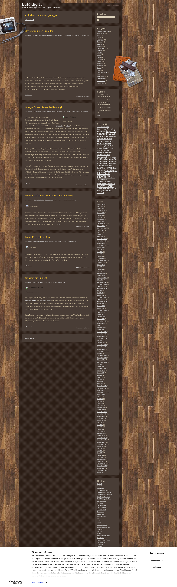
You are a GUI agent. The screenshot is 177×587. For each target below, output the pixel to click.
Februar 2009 (101, 433)
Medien (42, 200)
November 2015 (102, 321)
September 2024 (102, 228)
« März (99, 115)
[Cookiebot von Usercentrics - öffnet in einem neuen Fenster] (15, 582)
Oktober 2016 (101, 312)
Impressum (116, 5)
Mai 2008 (99, 453)
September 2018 (102, 288)
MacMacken (100, 538)
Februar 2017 (101, 306)
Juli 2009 (99, 422)
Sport (98, 74)
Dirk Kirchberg (101, 507)
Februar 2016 (101, 316)
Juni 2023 (100, 252)
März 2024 (100, 236)
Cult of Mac (100, 503)
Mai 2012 (99, 364)
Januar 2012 (101, 366)
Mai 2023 (99, 254)
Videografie (100, 83)
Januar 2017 (101, 308)
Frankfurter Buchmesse (106, 157)
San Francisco (102, 179)
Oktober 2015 (101, 323)
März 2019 (100, 280)
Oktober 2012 (101, 360)
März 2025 (100, 217)
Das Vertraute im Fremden (39, 31)
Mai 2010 (99, 401)
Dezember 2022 (102, 260)
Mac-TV (99, 533)
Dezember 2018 (102, 282)
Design (99, 37)
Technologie (59, 111)
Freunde (99, 42)
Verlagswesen (102, 191)
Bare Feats (100, 488)
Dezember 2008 (102, 438)
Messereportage (103, 175)
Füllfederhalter (102, 166)
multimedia (100, 65)
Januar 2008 (101, 461)
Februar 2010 (101, 407)
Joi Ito (99, 522)
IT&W (98, 520)
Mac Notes (100, 529)
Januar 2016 (101, 319)
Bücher (109, 145)
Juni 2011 (100, 377)
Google (109, 165)
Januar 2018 (101, 295)
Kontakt (109, 5)
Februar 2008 (101, 459)
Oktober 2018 (101, 286)
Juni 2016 (100, 314)
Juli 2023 (99, 249)
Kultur (43, 35)
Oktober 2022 (101, 262)
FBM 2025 (106, 150)
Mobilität (49, 111)
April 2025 (100, 215)
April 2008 (100, 455)
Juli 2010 (99, 396)
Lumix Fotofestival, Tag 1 (38, 237)
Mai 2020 (99, 267)
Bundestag (101, 146)
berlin (112, 141)
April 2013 (100, 353)
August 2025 (101, 213)
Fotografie (37, 200)
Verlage (112, 188)
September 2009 (102, 418)
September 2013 (102, 351)
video (110, 191)
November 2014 (102, 334)
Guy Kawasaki (101, 516)
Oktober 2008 (101, 442)
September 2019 (102, 277)
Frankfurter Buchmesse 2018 (107, 159)
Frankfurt (108, 153)
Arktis (99, 35)
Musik (39, 282)
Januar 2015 (101, 329)
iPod (115, 168)
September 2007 (102, 470)
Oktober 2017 (101, 299)
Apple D (99, 484)
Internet (44, 111)
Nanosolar (100, 544)
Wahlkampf (100, 193)
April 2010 (100, 403)
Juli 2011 (99, 375)
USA (106, 188)
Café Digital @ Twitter (103, 496)
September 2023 (102, 245)
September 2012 (102, 362)
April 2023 (100, 256)
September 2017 (102, 301)
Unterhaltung (58, 35)
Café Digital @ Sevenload (104, 494)
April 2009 (100, 429)
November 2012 (102, 357)
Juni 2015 (100, 325)
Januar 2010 (101, 409)
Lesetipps (111, 170)
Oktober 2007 (101, 468)
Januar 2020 (101, 275)
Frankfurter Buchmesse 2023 (107, 161)
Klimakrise (100, 52)
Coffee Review (101, 501)
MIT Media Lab (101, 542)
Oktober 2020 (101, 265)
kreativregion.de (102, 525)
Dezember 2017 (102, 297)
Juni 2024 (100, 234)
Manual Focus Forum (103, 540)
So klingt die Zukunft (36, 278)
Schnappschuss (102, 72)
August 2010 (101, 394)
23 (110, 107)
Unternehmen (101, 81)
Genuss (99, 46)
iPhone (110, 168)
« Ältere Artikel (29, 20)
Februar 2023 (101, 258)
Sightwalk (59, 126)
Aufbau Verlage (111, 136)
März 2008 (100, 457)
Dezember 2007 (102, 463)
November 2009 (102, 414)
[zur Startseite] (41, 8)
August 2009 (101, 420)
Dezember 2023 (102, 239)
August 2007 (101, 472)
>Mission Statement (103, 31)
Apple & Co (100, 33)
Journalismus (101, 170)
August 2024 (101, 230)
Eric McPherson (45, 300)
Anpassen (155, 560)
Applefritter (100, 486)
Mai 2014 (99, 340)
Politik (53, 111)
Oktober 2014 (101, 336)
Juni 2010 (100, 399)
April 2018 (100, 293)
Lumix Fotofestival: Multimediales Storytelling (49, 195)
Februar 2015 (101, 327)
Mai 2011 (99, 379)
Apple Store (101, 136)
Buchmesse (104, 143)
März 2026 (100, 206)
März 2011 (100, 383)
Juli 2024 (99, 232)
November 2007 (102, 466)
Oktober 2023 (101, 243)
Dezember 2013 (102, 345)
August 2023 (101, 247)
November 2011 (101, 368)
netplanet (99, 546)
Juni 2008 (100, 450)
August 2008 (101, 446)
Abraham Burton (30, 300)
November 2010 (102, 388)
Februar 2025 (101, 219)
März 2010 (100, 405)
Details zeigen (37, 582)
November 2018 (102, 284)
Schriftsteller (110, 184)
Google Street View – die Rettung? (43, 107)
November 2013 (102, 347)
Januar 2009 (101, 435)
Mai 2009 (99, 427)
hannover (101, 168)
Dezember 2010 (102, 386)
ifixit (98, 518)
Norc (68, 126)
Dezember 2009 (102, 412)
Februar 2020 (101, 273)
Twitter (100, 188)
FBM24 (99, 150)
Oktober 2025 (101, 210)
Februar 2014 (101, 342)
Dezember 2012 (102, 355)
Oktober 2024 (101, 226)
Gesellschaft (37, 35)
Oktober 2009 (101, 416)
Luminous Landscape (103, 527)
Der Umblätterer (102, 505)
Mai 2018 (99, 290)
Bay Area (107, 141)
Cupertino (100, 148)
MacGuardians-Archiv (103, 535)
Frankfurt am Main (103, 155)
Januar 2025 (101, 221)
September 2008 (102, 444)
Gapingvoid (100, 514)
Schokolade (101, 184)
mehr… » (28, 95)
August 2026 (101, 204)
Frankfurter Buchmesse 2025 (107, 163)
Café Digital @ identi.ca (104, 492)
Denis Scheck (108, 148)
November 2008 (102, 440)
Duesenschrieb (101, 509)
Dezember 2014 (102, 332)
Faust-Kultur (100, 512)
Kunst (47, 35)
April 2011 (100, 381)
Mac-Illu (99, 531)
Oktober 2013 (101, 349)
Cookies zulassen (157, 553)
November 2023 (102, 241)
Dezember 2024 (102, 223)
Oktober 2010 (101, 390)
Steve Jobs (105, 186)
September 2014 (102, 338)
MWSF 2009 (106, 177)
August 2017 (101, 303)
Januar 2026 (101, 208)
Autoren (101, 138)
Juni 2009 (100, 425)
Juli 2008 (99, 448)
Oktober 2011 (101, 370)
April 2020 (100, 269)
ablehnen (157, 567)
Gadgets (99, 44)
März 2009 (100, 431)
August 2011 (100, 373)
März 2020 (100, 271)
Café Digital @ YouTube (104, 499)
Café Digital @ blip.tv (103, 490)
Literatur (51, 35)
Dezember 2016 (102, 310)
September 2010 (102, 392)
